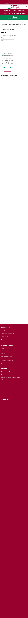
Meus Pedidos (4, 336)
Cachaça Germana (7, 53)
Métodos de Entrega (6, 353)
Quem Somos (4, 348)
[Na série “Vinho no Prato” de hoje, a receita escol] (5, 503)
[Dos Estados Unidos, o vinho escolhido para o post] (23, 448)
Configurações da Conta (7, 333)
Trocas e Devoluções (6, 356)
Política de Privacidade (7, 351)
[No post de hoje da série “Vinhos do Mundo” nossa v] (14, 444)
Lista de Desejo (5, 330)
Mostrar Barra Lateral (8, 29)
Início (2, 24)
